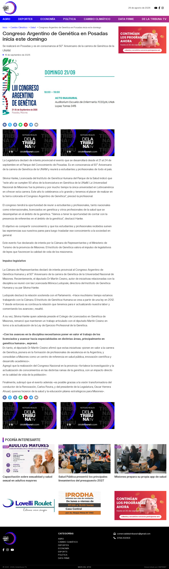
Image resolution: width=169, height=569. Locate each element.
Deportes (25, 19)
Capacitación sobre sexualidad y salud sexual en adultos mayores (27, 478)
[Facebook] (5, 125)
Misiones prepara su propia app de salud (140, 476)
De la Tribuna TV (154, 19)
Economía (48, 19)
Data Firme (126, 19)
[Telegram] (31, 125)
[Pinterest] (26, 125)
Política (69, 19)
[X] (10, 125)
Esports (62, 552)
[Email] (36, 125)
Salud (5, 447)
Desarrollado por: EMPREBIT (155, 567)
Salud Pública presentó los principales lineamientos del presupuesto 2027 (82, 478)
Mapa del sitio (84, 567)
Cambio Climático (97, 19)
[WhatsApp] (20, 125)
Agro (6, 19)
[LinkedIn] (15, 125)
